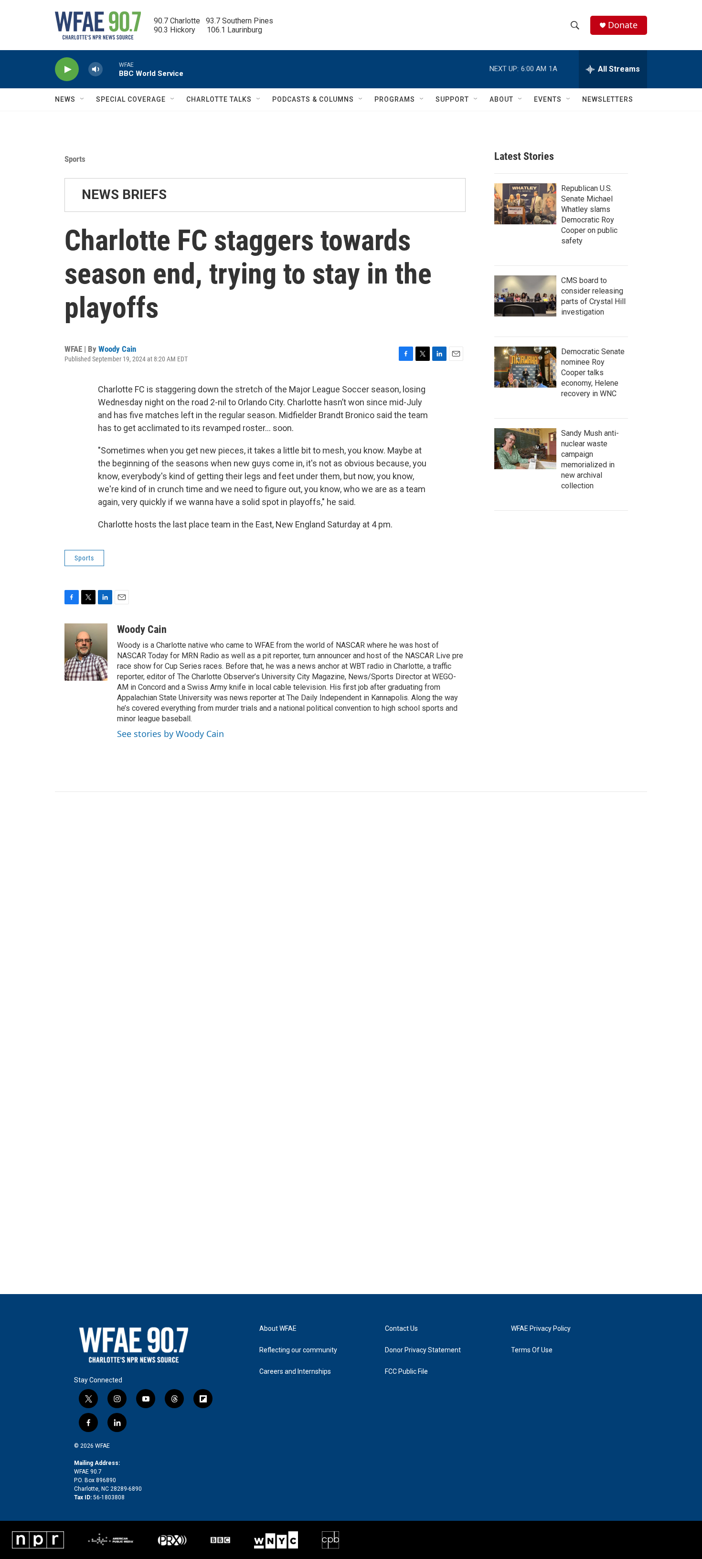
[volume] (95, 69)
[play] (66, 69)
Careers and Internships (295, 1371)
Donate (623, 25)
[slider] (110, 69)
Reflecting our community (298, 1350)
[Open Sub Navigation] (82, 99)
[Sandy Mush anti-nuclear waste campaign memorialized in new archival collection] (525, 448)
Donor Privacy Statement (423, 1350)
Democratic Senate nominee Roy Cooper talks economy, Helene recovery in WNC (593, 372)
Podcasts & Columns (313, 99)
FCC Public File (406, 1371)
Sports (74, 159)
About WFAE (278, 1328)
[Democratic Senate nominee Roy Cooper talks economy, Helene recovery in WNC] (525, 367)
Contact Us (401, 1328)
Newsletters (607, 99)
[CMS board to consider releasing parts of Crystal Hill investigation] (525, 295)
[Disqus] (351, 920)
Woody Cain (117, 349)
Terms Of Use (532, 1350)
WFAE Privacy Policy (541, 1328)
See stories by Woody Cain (170, 733)
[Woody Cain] (85, 652)
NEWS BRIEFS (124, 194)
